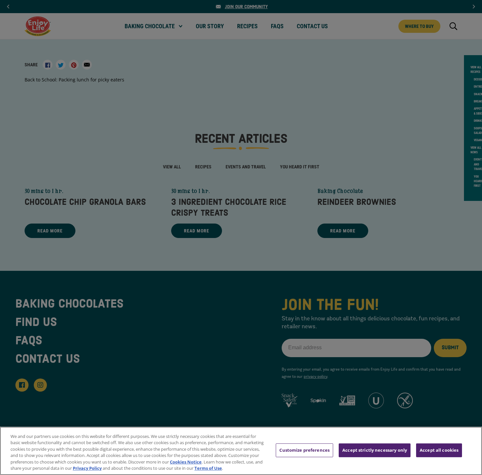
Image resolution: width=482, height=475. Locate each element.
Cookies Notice (186, 462)
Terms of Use (208, 468)
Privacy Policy (87, 468)
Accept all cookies (439, 450)
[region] (241, 451)
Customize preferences (304, 450)
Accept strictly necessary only (374, 450)
